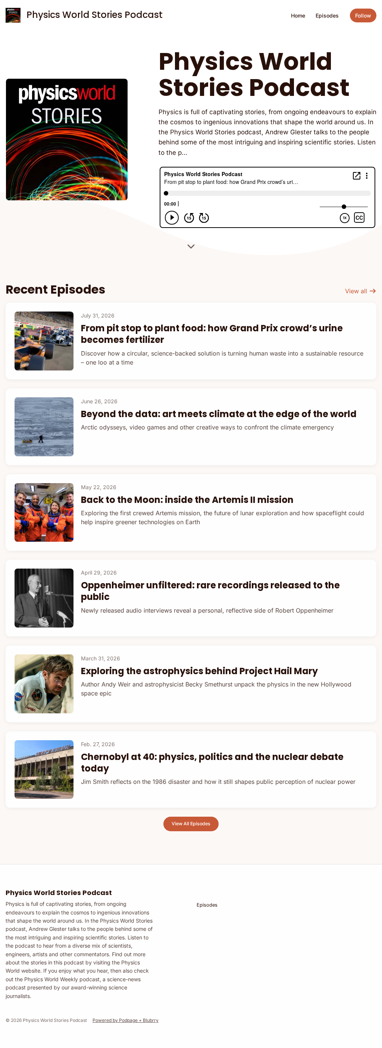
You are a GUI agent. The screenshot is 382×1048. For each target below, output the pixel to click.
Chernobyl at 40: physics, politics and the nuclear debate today (212, 763)
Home (298, 15)
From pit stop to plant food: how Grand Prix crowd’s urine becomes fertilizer (212, 334)
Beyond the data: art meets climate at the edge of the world (219, 414)
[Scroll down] (191, 245)
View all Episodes (191, 823)
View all (357, 291)
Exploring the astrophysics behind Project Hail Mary (199, 671)
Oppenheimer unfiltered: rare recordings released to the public (210, 591)
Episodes (327, 15)
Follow (363, 15)
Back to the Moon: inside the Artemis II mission (187, 500)
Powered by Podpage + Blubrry (126, 1020)
